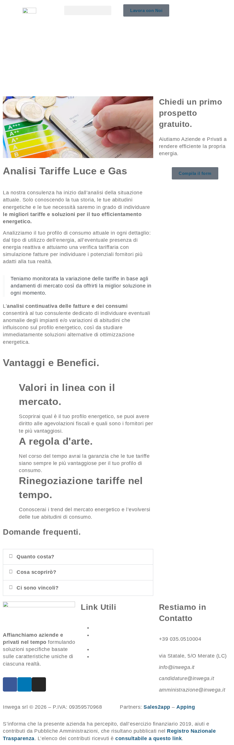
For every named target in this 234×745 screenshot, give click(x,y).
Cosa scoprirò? (36, 572)
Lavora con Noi (111, 649)
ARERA (101, 627)
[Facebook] (10, 684)
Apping (185, 707)
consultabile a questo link (148, 738)
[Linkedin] (24, 684)
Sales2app (157, 707)
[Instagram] (39, 684)
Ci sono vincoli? (37, 588)
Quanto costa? (36, 557)
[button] (87, 10)
